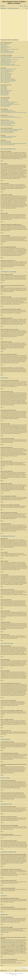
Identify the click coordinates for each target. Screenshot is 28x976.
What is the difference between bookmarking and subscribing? (11, 129)
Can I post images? (4, 89)
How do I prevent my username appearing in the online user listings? (12, 57)
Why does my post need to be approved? (8, 81)
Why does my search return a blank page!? (8, 123)
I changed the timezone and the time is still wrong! (9, 59)
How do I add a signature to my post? (7, 71)
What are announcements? (5, 91)
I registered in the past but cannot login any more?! (9, 49)
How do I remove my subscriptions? (7, 132)
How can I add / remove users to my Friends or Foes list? (11, 117)
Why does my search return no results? (8, 122)
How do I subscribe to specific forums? (7, 131)
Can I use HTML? (4, 87)
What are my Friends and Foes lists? (7, 116)
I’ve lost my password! (5, 50)
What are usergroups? (5, 100)
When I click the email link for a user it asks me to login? (10, 65)
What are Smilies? (4, 88)
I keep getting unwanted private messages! (8, 111)
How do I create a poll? (5, 72)
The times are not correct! (5, 58)
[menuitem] (3, 6)
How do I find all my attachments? (6, 137)
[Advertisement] (14, 24)
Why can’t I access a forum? (6, 75)
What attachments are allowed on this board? (8, 136)
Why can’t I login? (4, 48)
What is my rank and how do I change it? (8, 64)
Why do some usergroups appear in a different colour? (10, 104)
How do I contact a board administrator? (8, 144)
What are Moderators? (5, 99)
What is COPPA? (4, 44)
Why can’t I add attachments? (6, 76)
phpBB (16, 324)
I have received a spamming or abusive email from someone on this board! (14, 112)
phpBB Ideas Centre (5, 930)
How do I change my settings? (6, 56)
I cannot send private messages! (6, 110)
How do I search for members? (6, 124)
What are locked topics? (5, 93)
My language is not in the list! (6, 60)
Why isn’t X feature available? (6, 142)
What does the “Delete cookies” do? (7, 52)
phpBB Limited (7, 919)
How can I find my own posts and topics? (8, 125)
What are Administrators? (5, 98)
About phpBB (9, 922)
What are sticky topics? (5, 92)
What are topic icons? (4, 94)
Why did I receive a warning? (6, 77)
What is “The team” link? (5, 106)
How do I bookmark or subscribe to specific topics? (10, 130)
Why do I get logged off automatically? (7, 51)
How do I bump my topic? (5, 82)
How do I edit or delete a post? (6, 70)
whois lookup (3, 943)
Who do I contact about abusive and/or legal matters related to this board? (13, 143)
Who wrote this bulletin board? (6, 141)
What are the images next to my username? (8, 61)
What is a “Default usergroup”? (6, 105)
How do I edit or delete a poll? (6, 74)
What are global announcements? (6, 90)
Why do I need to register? (5, 43)
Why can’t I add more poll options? (7, 73)
